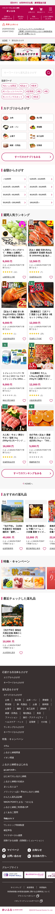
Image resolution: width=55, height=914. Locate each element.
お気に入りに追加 (21, 548)
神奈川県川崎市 (9, 400)
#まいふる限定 (9, 86)
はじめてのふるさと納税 (15, 776)
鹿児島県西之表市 (33, 548)
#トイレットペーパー (12, 91)
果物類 (45, 700)
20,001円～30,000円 (38, 187)
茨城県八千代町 (35, 339)
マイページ (13, 850)
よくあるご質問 (11, 812)
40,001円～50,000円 (38, 195)
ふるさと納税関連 (12, 752)
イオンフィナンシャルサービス (26, 901)
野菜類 (8, 704)
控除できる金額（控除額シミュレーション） (24, 840)
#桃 (46, 91)
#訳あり (23, 86)
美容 (39, 713)
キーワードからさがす (14, 682)
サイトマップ (16, 887)
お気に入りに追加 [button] (24, 277)
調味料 (43, 708)
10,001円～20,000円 (11, 187)
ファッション (11, 717)
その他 (44, 722)
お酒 (35, 704)
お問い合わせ (14, 856)
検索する (48, 73)
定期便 (32, 722)
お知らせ (37, 850)
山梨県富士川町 (9, 277)
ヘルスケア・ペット (14, 722)
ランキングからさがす (14, 727)
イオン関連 (9, 757)
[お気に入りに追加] (24, 277)
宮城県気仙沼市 (35, 277)
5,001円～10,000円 (37, 179)
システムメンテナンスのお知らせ (31, 29)
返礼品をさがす (21, 17)
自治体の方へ (39, 856)
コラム (6, 746)
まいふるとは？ (11, 786)
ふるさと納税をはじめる (48, 17)
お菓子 (8, 708)
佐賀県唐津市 (8, 548)
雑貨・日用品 (11, 713)
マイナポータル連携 (13, 835)
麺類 (19, 708)
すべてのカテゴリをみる (27, 157)
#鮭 (39, 91)
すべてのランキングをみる (27, 473)
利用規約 (42, 887)
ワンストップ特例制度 (14, 825)
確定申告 (8, 830)
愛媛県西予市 (34, 462)
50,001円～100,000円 (11, 203)
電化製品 (27, 713)
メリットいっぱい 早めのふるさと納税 (21, 791)
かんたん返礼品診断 (13, 797)
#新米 (34, 86)
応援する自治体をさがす (7, 17)
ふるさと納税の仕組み (14, 781)
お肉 (7, 700)
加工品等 (31, 708)
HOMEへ (29, 484)
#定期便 (30, 91)
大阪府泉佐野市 (9, 339)
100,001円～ (35, 203)
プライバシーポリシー (26, 896)
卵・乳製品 (22, 704)
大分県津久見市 (9, 653)
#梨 (27, 97)
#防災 (36, 97)
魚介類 (18, 700)
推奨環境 (30, 887)
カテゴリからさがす (13, 695)
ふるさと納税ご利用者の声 (16, 807)
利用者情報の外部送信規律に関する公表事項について (28, 892)
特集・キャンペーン (34, 17)
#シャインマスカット (12, 97)
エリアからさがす (12, 677)
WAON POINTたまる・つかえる (18, 802)
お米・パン (32, 700)
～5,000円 (7, 179)
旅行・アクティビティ (33, 717)
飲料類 (45, 704)
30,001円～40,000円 (11, 195)
